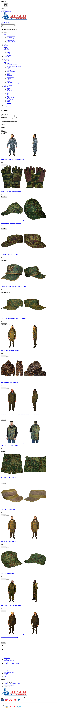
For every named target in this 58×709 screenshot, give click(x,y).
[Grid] (2, 130)
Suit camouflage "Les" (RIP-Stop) (9, 382)
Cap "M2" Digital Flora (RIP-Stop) (10, 573)
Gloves (8, 73)
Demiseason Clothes (11, 38)
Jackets (5, 42)
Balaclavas (9, 53)
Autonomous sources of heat (13, 83)
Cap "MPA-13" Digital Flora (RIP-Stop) (11, 254)
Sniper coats (9, 75)
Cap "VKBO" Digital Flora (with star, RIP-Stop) (13, 318)
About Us (6, 659)
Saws (8, 93)
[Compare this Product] (9, 165)
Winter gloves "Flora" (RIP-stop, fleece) (11, 191)
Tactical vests (10, 63)
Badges (8, 89)
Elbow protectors (11, 71)
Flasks (8, 74)
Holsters (9, 67)
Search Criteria (4, 114)
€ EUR (5, 4)
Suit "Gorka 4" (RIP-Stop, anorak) (10, 350)
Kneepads (9, 70)
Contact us (6, 664)
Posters (8, 101)
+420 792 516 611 (5, 22)
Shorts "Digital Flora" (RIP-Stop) (9, 477)
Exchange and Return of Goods (11, 663)
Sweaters (6, 45)
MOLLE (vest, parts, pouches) (14, 66)
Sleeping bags (10, 99)
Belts (8, 68)
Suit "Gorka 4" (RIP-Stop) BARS (9, 541)
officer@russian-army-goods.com (12, 683)
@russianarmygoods (5, 23)
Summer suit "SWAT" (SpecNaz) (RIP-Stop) (12, 159)
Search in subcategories (8, 119)
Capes (8, 92)
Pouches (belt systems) (12, 64)
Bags (8, 60)
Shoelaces (9, 94)
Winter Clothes (10, 40)
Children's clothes (11, 41)
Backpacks (6, 59)
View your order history (9, 672)
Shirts (8, 48)
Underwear (6, 56)
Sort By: (3, 131)
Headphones (10, 82)
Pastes (8, 100)
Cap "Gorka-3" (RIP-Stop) (8, 509)
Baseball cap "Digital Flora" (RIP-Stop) (11, 223)
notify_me (3, 356)
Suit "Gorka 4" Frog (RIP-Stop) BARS (11, 605)
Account (6, 670)
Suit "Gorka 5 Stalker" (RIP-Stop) (9, 637)
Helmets (9, 78)
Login (2, 8)
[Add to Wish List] (7, 165)
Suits (5, 34)
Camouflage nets (11, 97)
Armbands (9, 85)
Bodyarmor (9, 79)
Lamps (8, 81)
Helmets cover (10, 77)
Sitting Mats (9, 90)
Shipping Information (9, 662)
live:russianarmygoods (9, 685)
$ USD (5, 5)
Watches (9, 103)
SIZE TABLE (7, 658)
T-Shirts (5, 47)
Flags (8, 96)
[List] (1, 130)
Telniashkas (6, 49)
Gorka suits (9, 37)
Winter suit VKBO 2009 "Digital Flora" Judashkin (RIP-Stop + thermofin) (20, 414)
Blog (5, 676)
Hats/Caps (6, 51)
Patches (8, 88)
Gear (5, 62)
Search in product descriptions (9, 121)
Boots (5, 58)
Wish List (6, 673)
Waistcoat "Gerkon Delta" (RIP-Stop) (10, 446)
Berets (8, 52)
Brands (5, 675)
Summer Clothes (11, 36)
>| (4, 649)
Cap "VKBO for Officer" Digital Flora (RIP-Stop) (13, 286)
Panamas (9, 55)
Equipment (6, 86)
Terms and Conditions (9, 660)
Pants (5, 44)
